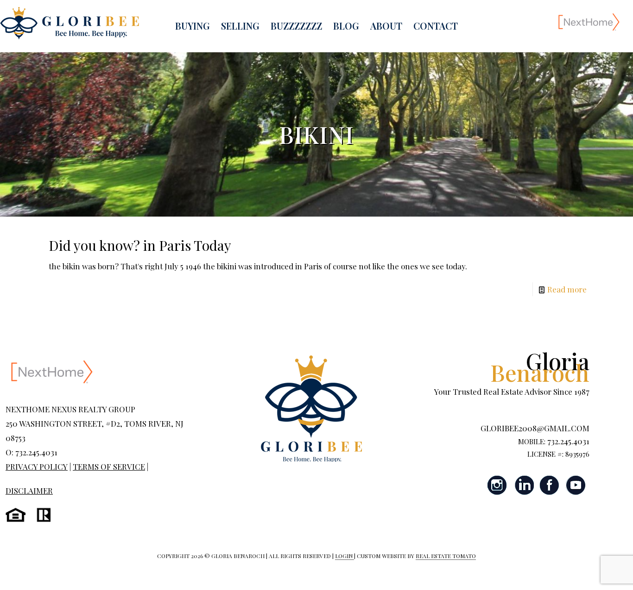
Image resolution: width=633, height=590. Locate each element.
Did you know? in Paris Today (140, 245)
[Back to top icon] (588, 571)
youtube (575, 485)
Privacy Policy (37, 466)
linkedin (523, 485)
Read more (567, 289)
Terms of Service (109, 466)
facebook (549, 485)
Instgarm (497, 485)
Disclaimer (29, 490)
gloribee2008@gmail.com (535, 428)
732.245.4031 (568, 441)
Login (344, 555)
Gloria (539, 366)
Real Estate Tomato (446, 555)
